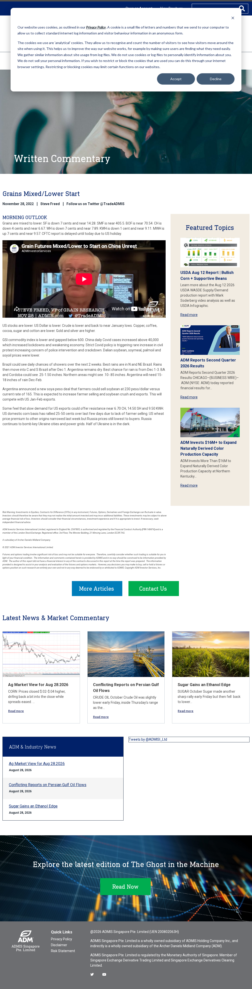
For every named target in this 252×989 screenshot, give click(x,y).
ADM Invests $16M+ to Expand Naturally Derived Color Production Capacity (208, 448)
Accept (176, 79)
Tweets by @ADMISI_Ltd (148, 739)
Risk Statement (63, 951)
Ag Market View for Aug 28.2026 (38, 684)
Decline (215, 79)
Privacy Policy (61, 939)
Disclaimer (59, 945)
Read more (189, 315)
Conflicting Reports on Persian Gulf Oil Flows (47, 784)
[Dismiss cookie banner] (233, 18)
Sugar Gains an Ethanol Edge (204, 684)
